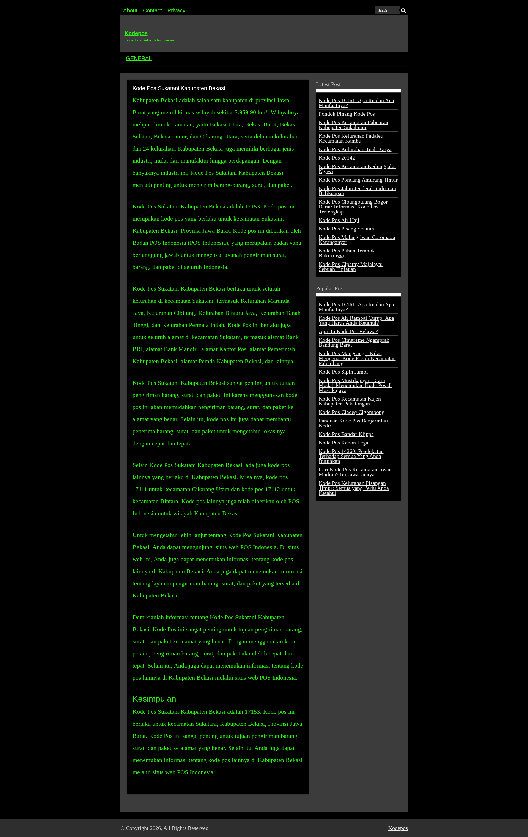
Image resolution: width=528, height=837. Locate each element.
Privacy (176, 10)
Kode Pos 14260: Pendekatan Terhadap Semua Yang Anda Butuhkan (351, 456)
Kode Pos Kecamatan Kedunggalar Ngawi (357, 168)
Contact (152, 10)
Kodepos (136, 33)
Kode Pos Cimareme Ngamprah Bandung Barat (354, 342)
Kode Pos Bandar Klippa (346, 434)
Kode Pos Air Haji (339, 220)
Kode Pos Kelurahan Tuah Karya (355, 149)
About (130, 10)
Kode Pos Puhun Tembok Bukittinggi (347, 253)
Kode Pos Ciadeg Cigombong (351, 412)
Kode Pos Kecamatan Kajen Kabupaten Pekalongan (350, 401)
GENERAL (139, 58)
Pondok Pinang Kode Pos (347, 114)
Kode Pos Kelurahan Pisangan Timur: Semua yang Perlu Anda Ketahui (354, 488)
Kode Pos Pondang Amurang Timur (358, 180)
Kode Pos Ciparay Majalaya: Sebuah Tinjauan (351, 266)
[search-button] (404, 10)
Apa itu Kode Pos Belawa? (348, 331)
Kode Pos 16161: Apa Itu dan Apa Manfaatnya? (356, 102)
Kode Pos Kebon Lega (343, 443)
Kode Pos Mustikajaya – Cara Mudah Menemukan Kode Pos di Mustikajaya (355, 385)
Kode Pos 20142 (337, 158)
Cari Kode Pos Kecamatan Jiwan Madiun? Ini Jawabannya (355, 471)
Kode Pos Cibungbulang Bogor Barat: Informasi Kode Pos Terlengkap (353, 207)
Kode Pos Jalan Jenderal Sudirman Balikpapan (357, 190)
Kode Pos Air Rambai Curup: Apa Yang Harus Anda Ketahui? (356, 320)
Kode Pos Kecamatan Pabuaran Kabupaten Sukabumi (353, 124)
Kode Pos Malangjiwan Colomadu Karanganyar (357, 239)
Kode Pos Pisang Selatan (346, 229)
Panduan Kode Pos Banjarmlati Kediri (353, 423)
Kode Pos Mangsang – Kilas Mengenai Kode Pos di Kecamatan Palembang (357, 358)
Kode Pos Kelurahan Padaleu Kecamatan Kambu (351, 138)
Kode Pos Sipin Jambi (343, 372)
